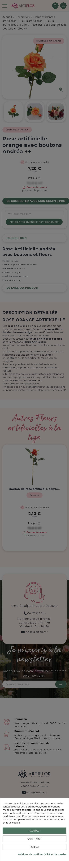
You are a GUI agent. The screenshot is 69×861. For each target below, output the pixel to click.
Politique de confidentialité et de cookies (42, 854)
